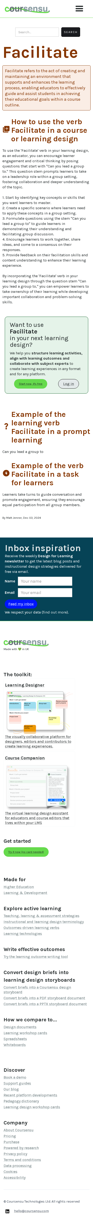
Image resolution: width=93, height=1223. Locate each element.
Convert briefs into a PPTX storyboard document (45, 1004)
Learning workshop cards (25, 1033)
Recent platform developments (30, 1095)
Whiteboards (15, 1044)
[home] (27, 8)
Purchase (11, 1142)
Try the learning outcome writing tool (36, 956)
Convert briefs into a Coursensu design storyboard (37, 989)
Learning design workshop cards (32, 1107)
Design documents (20, 1027)
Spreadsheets (15, 1039)
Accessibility (15, 1177)
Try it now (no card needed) (26, 852)
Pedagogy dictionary (21, 1101)
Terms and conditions (22, 1159)
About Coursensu (19, 1130)
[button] (79, 9)
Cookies (10, 1171)
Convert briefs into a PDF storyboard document (44, 998)
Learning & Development (25, 892)
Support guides (17, 1083)
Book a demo (15, 1077)
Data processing (18, 1165)
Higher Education (19, 887)
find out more (55, 612)
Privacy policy (15, 1154)
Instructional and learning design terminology (44, 921)
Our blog (11, 1089)
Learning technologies (23, 933)
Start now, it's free (30, 383)
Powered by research (21, 1148)
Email (10, 592)
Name (10, 581)
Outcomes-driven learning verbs (31, 927)
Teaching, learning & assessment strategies (41, 916)
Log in (68, 383)
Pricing (10, 1136)
